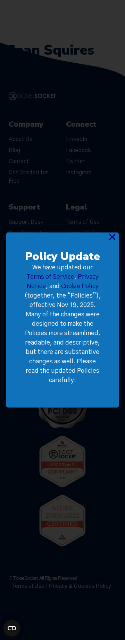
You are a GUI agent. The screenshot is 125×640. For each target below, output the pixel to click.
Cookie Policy (80, 286)
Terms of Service (50, 277)
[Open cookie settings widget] (11, 628)
